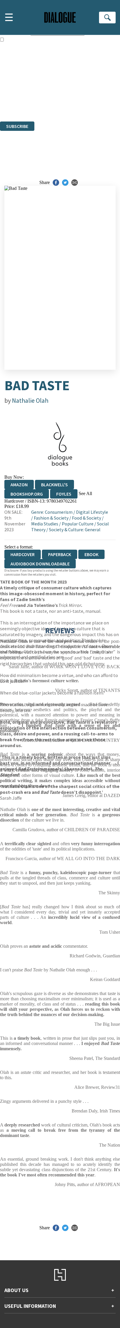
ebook (91, 554)
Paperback (59, 554)
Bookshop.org (26, 494)
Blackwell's (54, 484)
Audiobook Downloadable (40, 564)
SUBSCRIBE (17, 126)
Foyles (63, 494)
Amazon (19, 484)
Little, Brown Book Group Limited (72, 87)
